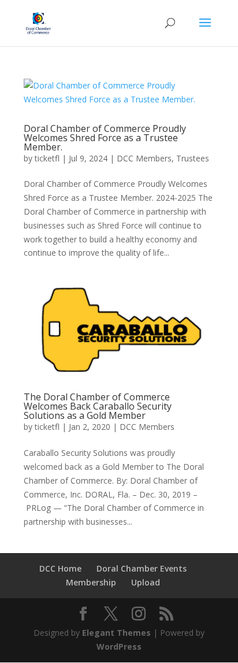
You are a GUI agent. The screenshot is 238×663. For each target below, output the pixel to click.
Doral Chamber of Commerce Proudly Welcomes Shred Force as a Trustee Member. (105, 137)
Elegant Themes (116, 632)
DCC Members (144, 158)
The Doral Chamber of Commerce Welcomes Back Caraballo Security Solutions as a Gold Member (98, 406)
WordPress (119, 646)
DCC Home (60, 568)
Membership (91, 582)
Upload (145, 582)
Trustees (192, 158)
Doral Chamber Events (141, 568)
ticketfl (47, 158)
